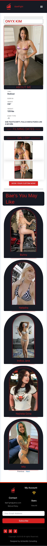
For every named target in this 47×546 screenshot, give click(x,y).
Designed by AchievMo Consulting (23, 541)
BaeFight (18, 6)
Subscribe (23, 521)
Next (28, 471)
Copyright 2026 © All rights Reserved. (24, 536)
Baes (34, 500)
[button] (41, 7)
